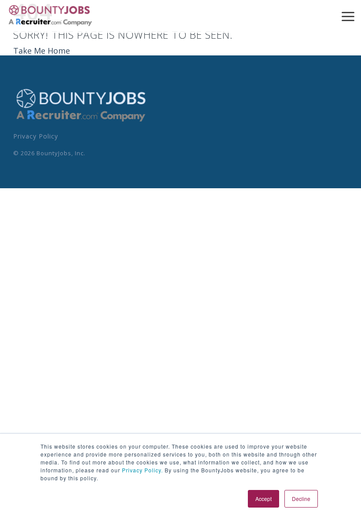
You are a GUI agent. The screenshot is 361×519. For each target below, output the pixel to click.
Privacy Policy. (141, 470)
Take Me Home (41, 50)
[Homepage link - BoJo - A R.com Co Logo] (81, 121)
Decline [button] (301, 498)
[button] (348, 16)
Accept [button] (263, 498)
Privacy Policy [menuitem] (35, 136)
